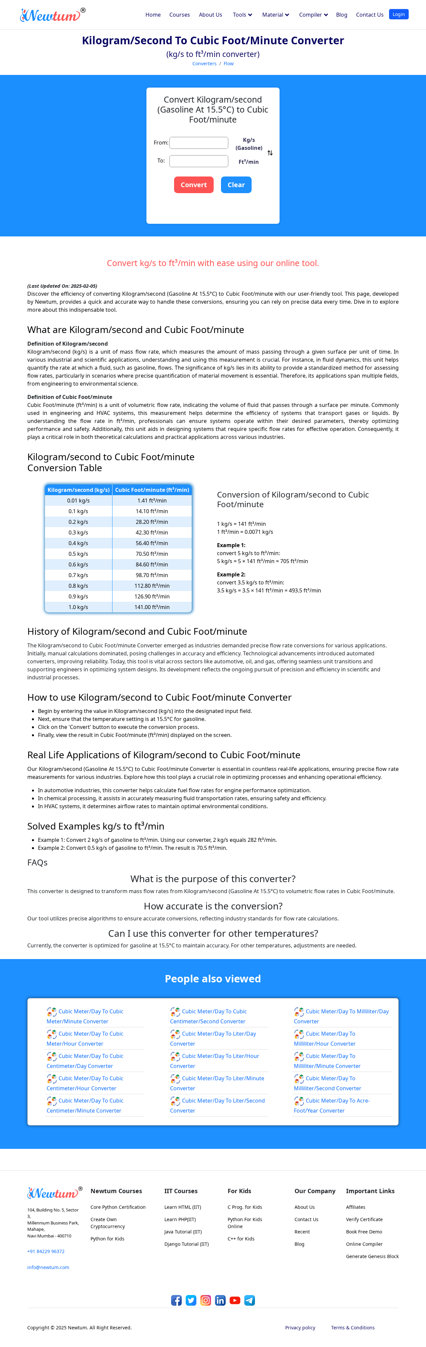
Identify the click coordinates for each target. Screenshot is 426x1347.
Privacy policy (300, 1327)
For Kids (239, 1191)
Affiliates (355, 1207)
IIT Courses (181, 1191)
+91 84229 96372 (46, 1251)
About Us (210, 14)
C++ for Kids (241, 1238)
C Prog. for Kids (245, 1207)
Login (399, 14)
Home (153, 14)
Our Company (315, 1191)
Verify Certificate (364, 1219)
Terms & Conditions (353, 1327)
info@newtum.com (48, 1267)
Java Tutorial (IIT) (183, 1231)
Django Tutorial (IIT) (186, 1244)
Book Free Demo (364, 1231)
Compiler (311, 14)
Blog (341, 14)
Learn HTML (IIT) (182, 1207)
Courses (179, 14)
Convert (194, 184)
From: (161, 142)
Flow (229, 63)
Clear (236, 184)
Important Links (370, 1191)
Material (273, 14)
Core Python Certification (118, 1207)
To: (161, 160)
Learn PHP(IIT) (180, 1219)
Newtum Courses (116, 1191)
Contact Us (370, 14)
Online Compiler (364, 1244)
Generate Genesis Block (372, 1256)
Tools (240, 14)
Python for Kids (107, 1238)
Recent (302, 1231)
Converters (204, 63)
